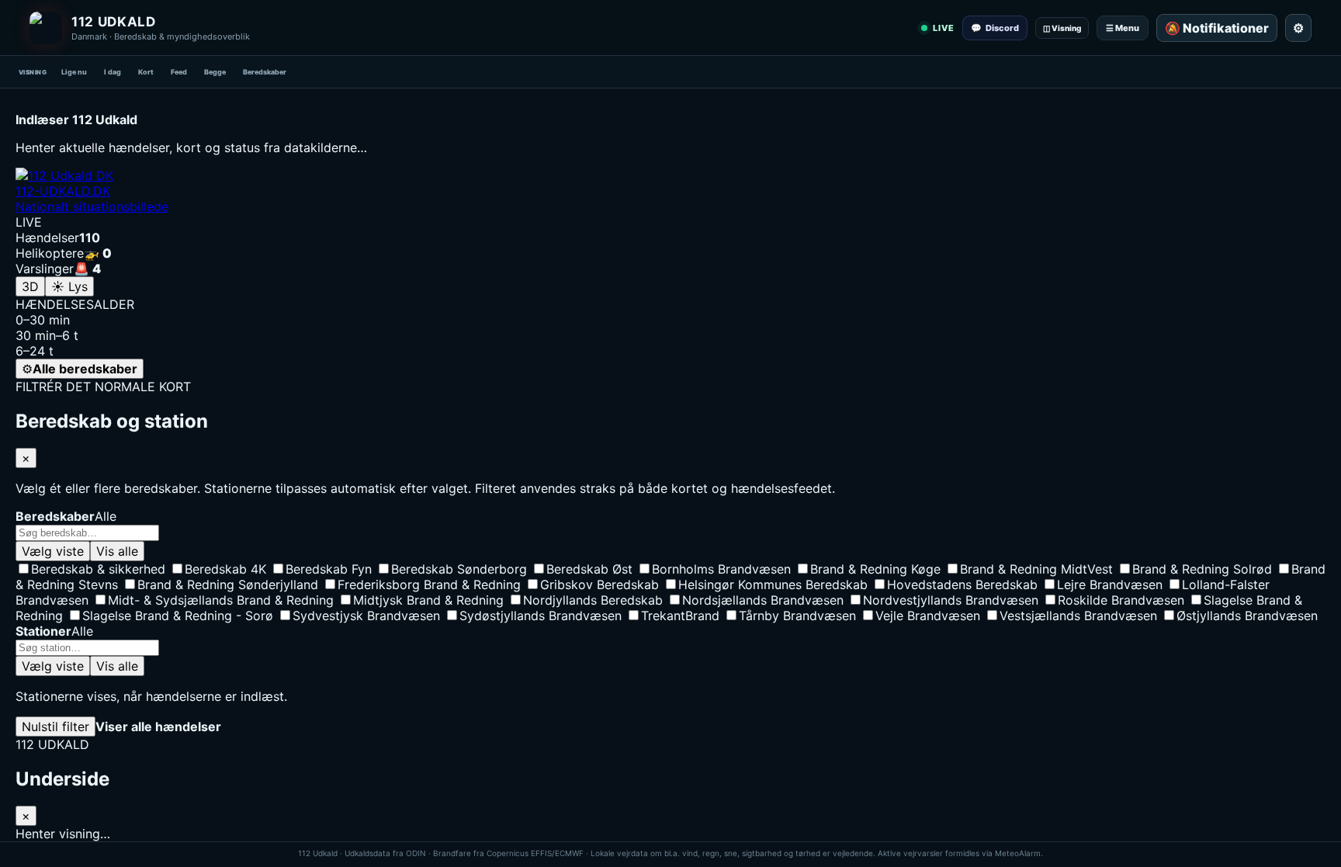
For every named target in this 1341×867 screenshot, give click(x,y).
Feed (179, 72)
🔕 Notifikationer (1217, 28)
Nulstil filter (55, 726)
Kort (146, 72)
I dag (112, 72)
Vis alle (117, 551)
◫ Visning (1062, 28)
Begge (215, 72)
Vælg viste (53, 551)
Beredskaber (264, 72)
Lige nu (74, 72)
